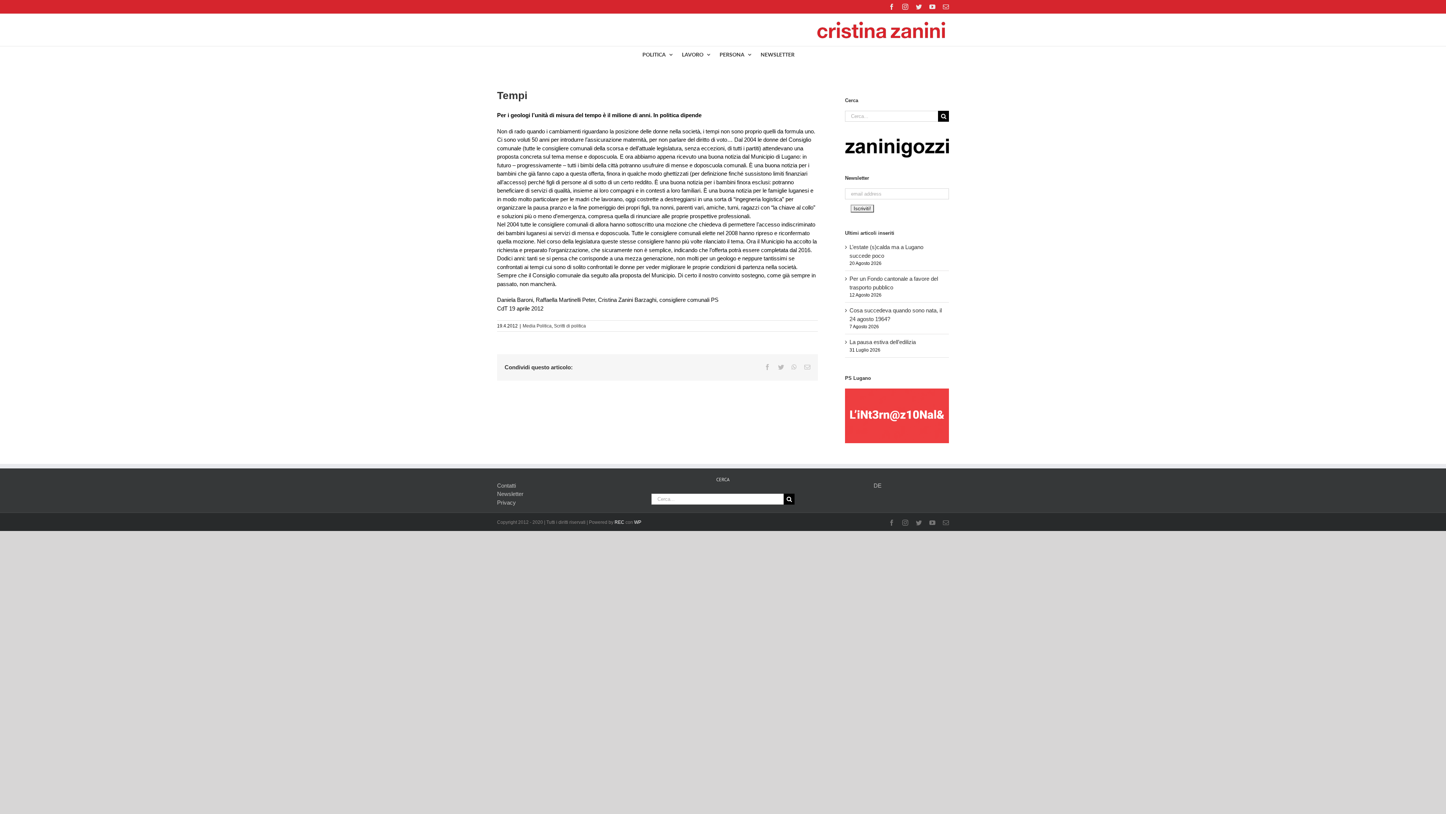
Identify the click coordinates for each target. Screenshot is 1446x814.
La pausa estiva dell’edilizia (883, 342)
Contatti (506, 485)
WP (637, 522)
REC (619, 522)
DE (878, 485)
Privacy (506, 502)
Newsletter (510, 494)
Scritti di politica (570, 326)
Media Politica (537, 326)
